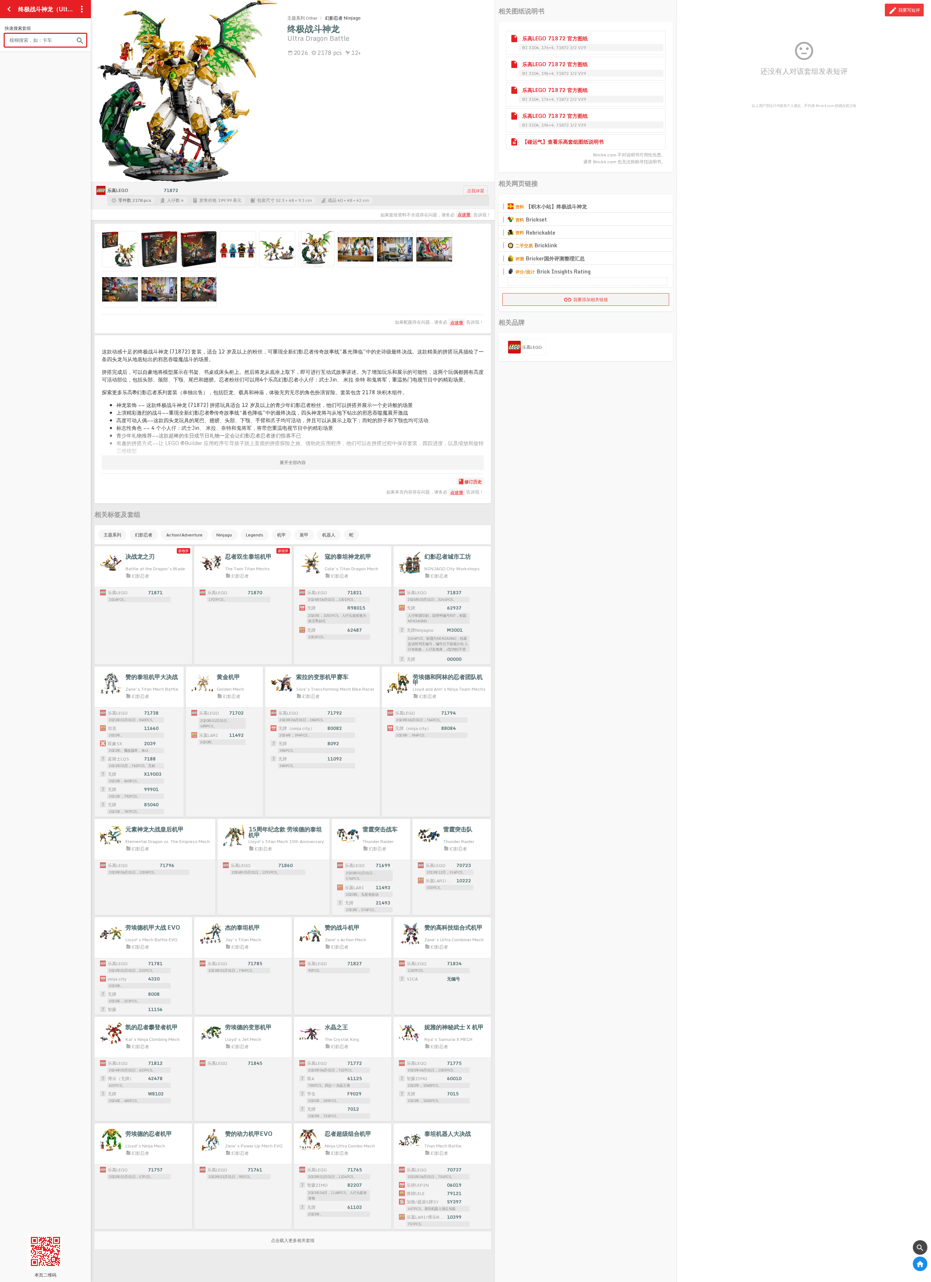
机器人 (328, 534)
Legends (254, 534)
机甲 (281, 534)
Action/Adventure (184, 534)
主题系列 (112, 534)
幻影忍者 (143, 534)
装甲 (304, 534)
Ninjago (224, 534)
